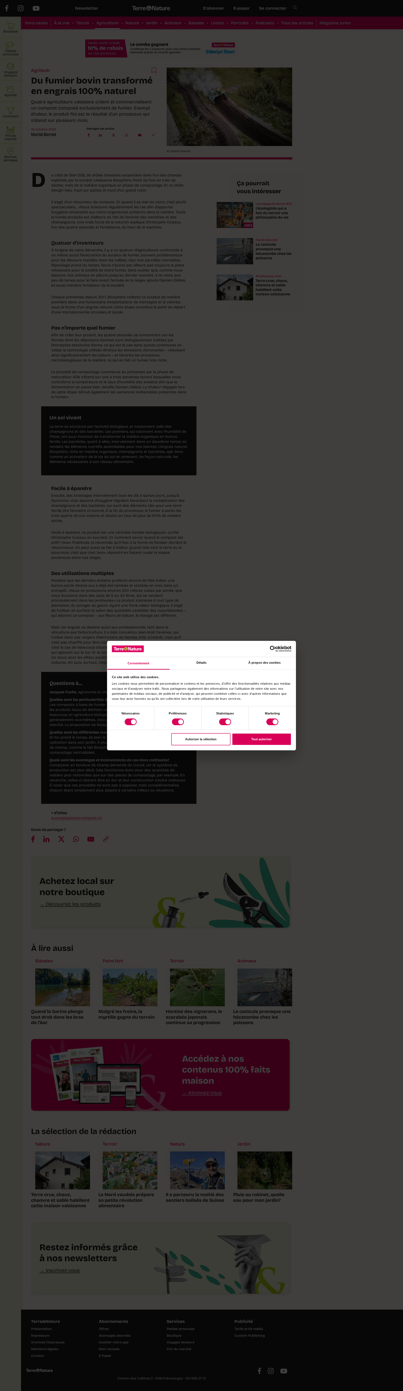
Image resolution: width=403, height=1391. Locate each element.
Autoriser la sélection (200, 739)
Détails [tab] (201, 662)
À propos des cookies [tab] (264, 662)
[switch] (178, 721)
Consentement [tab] (138, 663)
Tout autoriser (261, 739)
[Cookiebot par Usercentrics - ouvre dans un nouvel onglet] (273, 649)
